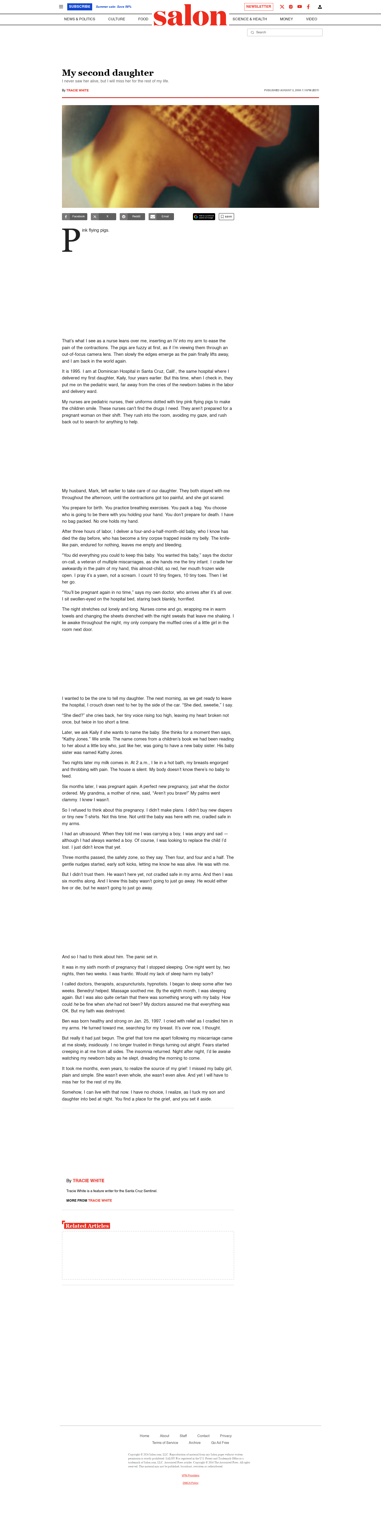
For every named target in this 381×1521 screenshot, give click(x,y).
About (164, 1436)
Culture (116, 19)
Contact (203, 1436)
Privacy (226, 1436)
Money (286, 19)
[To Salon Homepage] (190, 15)
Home (144, 1436)
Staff (183, 1436)
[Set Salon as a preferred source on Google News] (204, 216)
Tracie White (77, 90)
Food (143, 19)
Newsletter (258, 7)
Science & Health (250, 19)
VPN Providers (190, 1475)
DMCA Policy (190, 1483)
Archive (195, 1443)
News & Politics (79, 19)
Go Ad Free (220, 1443)
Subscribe (79, 7)
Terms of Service (165, 1443)
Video (311, 19)
